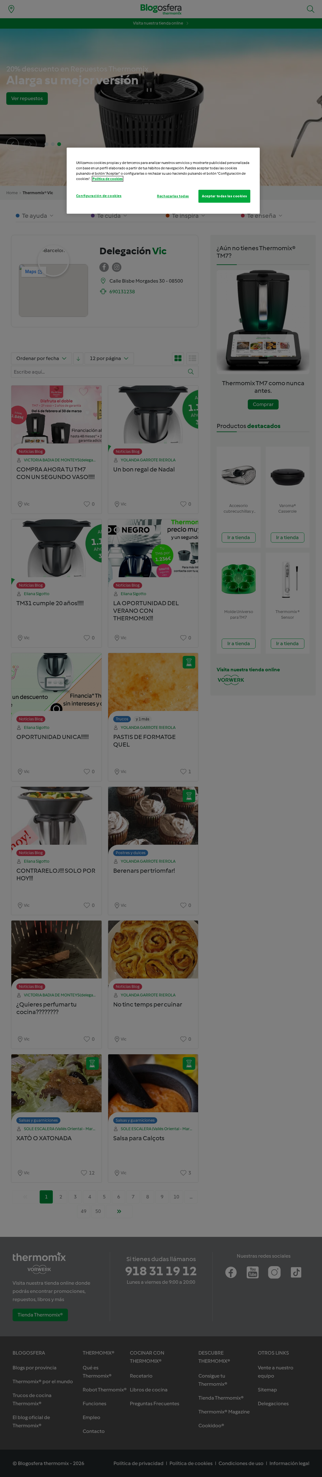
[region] (163, 181)
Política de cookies (107, 179)
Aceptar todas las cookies (224, 196)
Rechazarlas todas (173, 196)
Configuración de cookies (99, 196)
